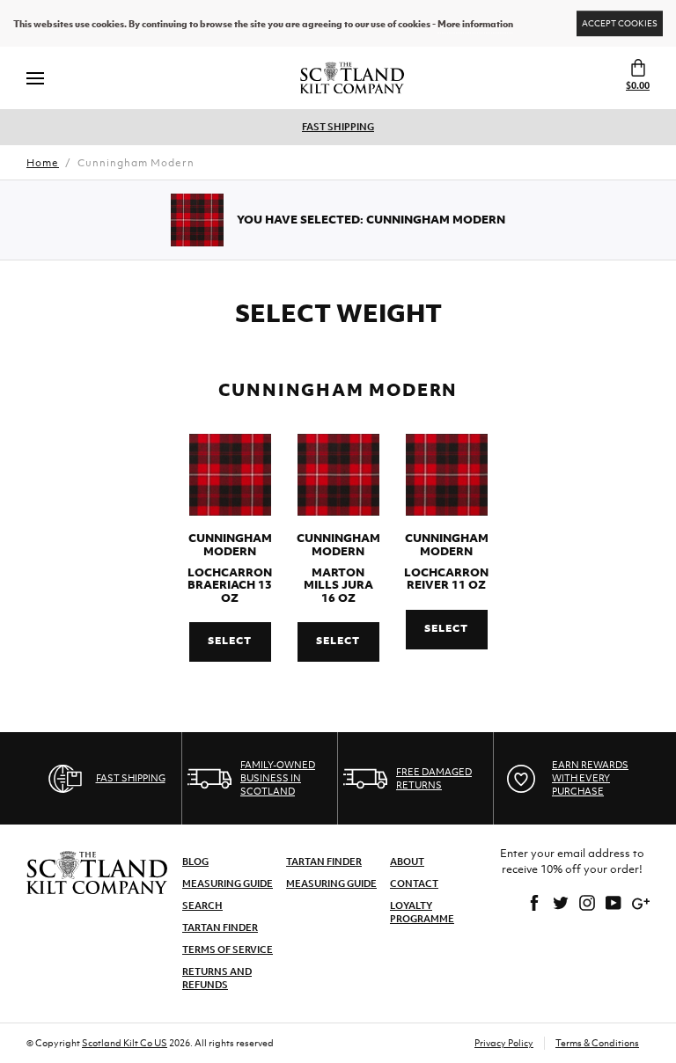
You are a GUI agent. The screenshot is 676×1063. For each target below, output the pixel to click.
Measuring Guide (227, 883)
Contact (414, 883)
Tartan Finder (220, 927)
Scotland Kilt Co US (124, 1043)
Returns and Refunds (217, 978)
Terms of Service (227, 949)
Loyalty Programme (422, 912)
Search (202, 905)
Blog (195, 861)
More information (475, 24)
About (407, 861)
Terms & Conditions (597, 1043)
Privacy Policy (503, 1043)
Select (229, 641)
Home (42, 163)
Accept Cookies (620, 23)
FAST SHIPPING (338, 127)
